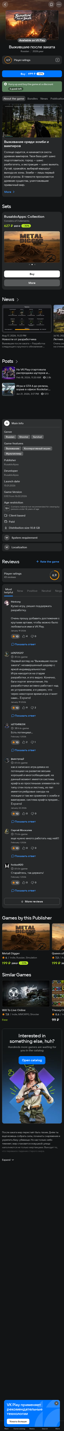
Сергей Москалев (21, 830)
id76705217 (17, 653)
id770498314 (18, 724)
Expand (25, 698)
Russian (25, 51)
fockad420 (17, 864)
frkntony (16, 601)
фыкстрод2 (17, 759)
